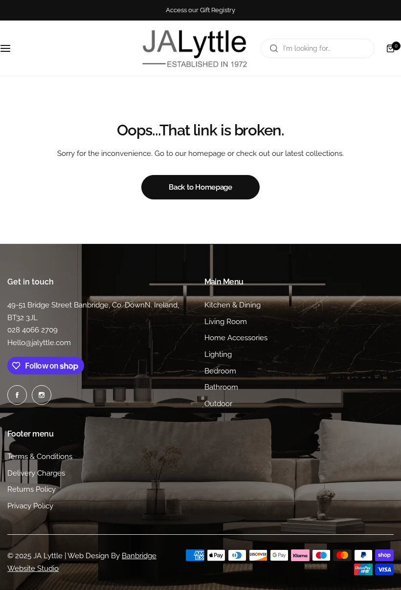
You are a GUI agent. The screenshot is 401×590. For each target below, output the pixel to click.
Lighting (218, 354)
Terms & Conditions (39, 456)
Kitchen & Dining (232, 305)
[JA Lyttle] (195, 48)
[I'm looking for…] (274, 48)
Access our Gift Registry (200, 10)
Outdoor (218, 403)
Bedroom (220, 371)
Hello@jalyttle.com (39, 342)
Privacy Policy (30, 506)
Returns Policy (31, 489)
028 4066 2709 (32, 330)
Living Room (225, 321)
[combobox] (318, 48)
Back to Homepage (200, 187)
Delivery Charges (36, 473)
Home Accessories (235, 337)
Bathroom (221, 387)
